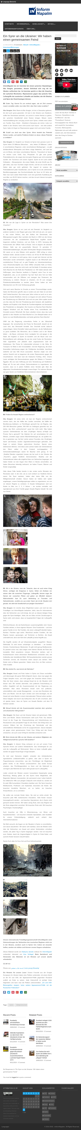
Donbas (52, 1093)
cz (11, 51)
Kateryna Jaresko (28, 952)
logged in (15, 1077)
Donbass (46, 1097)
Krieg (45, 1104)
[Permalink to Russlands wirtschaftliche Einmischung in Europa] (5, 1022)
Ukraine (46, 1119)
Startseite (9, 24)
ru (4, 51)
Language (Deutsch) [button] (9, 2)
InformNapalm (23, 24)
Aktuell (51, 24)
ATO (45, 1093)
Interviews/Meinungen (11, 47)
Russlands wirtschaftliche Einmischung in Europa (17, 1022)
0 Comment (18, 45)
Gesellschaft (38, 24)
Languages (5, 1126)
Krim (52, 1104)
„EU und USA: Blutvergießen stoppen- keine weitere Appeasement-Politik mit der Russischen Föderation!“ (27, 985)
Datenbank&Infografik (14, 29)
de (8, 51)
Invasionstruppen (49, 1101)
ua (15, 51)
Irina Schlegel (28, 954)
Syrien (11, 1005)
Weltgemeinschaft (21, 1005)
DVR (54, 1097)
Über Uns (30, 29)
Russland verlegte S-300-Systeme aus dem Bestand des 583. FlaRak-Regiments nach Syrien (44, 1025)
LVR (45, 1108)
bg (18, 51)
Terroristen (47, 1115)
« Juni (24, 1112)
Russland (53, 1108)
